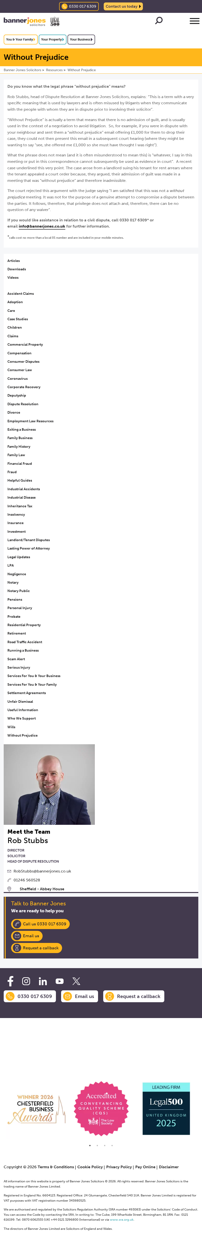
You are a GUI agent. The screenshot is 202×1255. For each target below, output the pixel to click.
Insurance (15, 523)
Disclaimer (169, 1167)
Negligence (16, 574)
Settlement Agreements (26, 693)
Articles (13, 261)
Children (14, 327)
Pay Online (145, 1167)
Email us (31, 935)
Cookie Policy (90, 1167)
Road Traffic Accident (24, 642)
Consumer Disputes (23, 362)
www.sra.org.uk (122, 1219)
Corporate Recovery (23, 387)
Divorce (13, 412)
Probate (13, 617)
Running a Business (23, 650)
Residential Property (24, 625)
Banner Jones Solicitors (22, 70)
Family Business (20, 438)
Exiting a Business (21, 429)
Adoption (15, 302)
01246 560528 (27, 880)
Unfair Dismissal (20, 702)
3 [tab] (104, 1145)
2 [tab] (97, 1145)
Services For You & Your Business (33, 676)
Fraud (12, 472)
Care (11, 311)
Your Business (80, 39)
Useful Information (22, 710)
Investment (16, 532)
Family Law (16, 455)
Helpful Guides (19, 480)
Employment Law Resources (30, 421)
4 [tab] (112, 1145)
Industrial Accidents (23, 489)
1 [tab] (89, 1145)
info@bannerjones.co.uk (42, 226)
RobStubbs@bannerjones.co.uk (42, 871)
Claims (12, 336)
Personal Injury (19, 608)
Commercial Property (25, 344)
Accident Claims (20, 294)
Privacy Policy (119, 1167)
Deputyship (16, 395)
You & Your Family (19, 39)
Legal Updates (18, 557)
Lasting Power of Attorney (28, 548)
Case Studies (17, 319)
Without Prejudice (81, 70)
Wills (11, 727)
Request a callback (41, 947)
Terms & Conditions (56, 1167)
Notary (12, 582)
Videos (12, 278)
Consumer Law (19, 370)
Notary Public (18, 591)
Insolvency (16, 514)
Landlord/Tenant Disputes (28, 540)
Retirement (16, 633)
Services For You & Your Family (32, 684)
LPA (10, 565)
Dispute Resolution (22, 404)
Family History (18, 447)
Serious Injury (18, 667)
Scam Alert (16, 659)
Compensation (19, 353)
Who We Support (21, 718)
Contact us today (121, 6)
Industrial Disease (21, 497)
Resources (54, 70)
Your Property (51, 39)
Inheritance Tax (19, 506)
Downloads (16, 269)
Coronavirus (17, 379)
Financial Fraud (19, 464)
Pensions (14, 599)
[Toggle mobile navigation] (195, 22)
